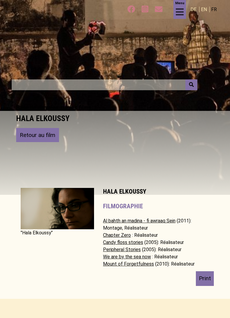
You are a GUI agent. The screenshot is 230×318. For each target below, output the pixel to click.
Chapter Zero (117, 235)
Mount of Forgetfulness (128, 264)
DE (194, 9)
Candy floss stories (123, 242)
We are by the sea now (127, 257)
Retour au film (37, 135)
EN (204, 9)
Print (205, 278)
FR (214, 9)
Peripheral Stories (122, 249)
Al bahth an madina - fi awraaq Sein (139, 221)
